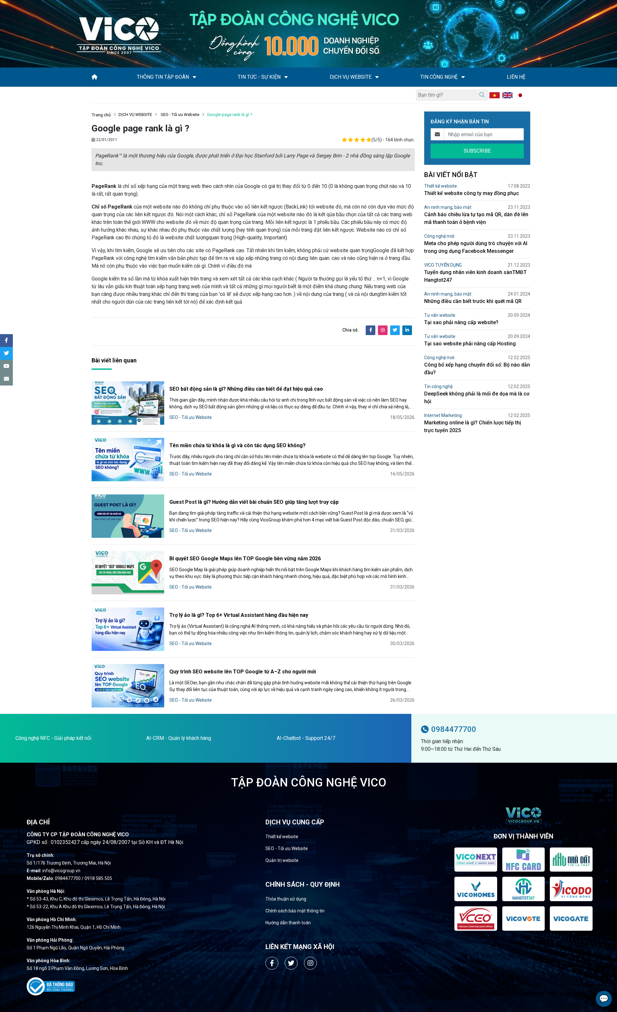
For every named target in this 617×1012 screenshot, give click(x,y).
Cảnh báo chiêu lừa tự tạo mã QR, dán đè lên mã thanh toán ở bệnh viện (476, 218)
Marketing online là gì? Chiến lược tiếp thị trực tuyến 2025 (472, 426)
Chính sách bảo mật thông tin (295, 910)
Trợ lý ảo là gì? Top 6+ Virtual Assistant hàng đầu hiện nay (238, 615)
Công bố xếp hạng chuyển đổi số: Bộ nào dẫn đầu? (477, 369)
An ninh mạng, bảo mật (447, 207)
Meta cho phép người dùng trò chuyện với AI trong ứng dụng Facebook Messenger (475, 247)
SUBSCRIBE (477, 151)
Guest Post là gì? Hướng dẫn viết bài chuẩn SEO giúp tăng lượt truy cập (254, 502)
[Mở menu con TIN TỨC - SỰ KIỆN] (286, 77)
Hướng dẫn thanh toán (288, 922)
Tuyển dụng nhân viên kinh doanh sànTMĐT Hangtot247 (475, 276)
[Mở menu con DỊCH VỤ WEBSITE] (377, 77)
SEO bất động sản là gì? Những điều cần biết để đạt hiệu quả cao (246, 389)
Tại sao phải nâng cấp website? (461, 322)
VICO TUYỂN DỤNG (443, 265)
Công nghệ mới (439, 236)
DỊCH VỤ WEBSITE (135, 114)
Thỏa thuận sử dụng (285, 898)
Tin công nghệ (438, 386)
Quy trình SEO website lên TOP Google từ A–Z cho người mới (242, 672)
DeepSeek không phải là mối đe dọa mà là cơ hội (476, 397)
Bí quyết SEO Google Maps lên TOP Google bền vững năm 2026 (245, 558)
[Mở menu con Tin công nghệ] (463, 77)
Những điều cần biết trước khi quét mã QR (473, 301)
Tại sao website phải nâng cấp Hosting (470, 344)
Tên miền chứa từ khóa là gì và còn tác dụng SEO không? (237, 445)
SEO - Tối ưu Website (179, 114)
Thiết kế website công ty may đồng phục (471, 193)
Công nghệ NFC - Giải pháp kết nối (53, 738)
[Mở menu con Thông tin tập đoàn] (194, 77)
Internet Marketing (443, 415)
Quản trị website (282, 860)
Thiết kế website (440, 186)
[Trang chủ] (94, 77)
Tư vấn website (439, 315)
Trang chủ (101, 114)
